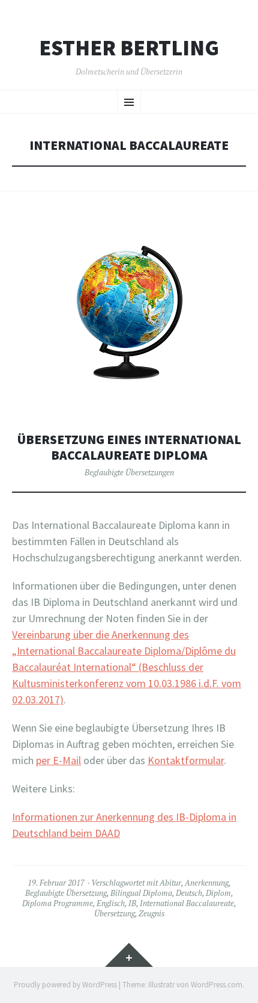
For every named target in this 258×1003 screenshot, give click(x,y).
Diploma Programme (57, 903)
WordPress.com (216, 985)
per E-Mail (58, 760)
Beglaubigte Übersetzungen (129, 472)
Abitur (170, 882)
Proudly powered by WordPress (65, 985)
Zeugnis (151, 913)
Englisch (111, 903)
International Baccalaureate (187, 903)
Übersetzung (114, 913)
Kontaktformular (186, 760)
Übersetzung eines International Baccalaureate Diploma (129, 447)
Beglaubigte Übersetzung (66, 892)
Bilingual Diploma (141, 892)
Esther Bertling (129, 48)
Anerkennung (207, 882)
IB (132, 903)
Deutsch (189, 892)
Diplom (218, 892)
